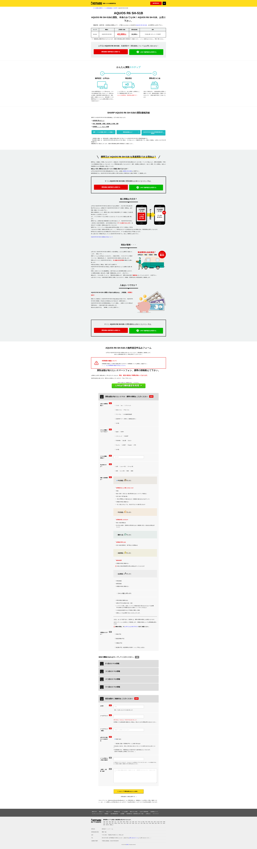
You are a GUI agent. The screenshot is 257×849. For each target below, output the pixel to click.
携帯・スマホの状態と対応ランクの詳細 (103, 132)
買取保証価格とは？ (128, 132)
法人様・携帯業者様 (144, 811)
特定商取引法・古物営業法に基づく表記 (135, 813)
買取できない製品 (133, 811)
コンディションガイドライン (131, 626)
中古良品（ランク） (124, 512)
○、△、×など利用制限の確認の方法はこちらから (114, 365)
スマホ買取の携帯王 (98, 8)
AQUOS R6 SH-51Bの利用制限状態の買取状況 (152, 133)
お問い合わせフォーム (133, 837)
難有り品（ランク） (124, 535)
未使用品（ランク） (124, 553)
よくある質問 (125, 811)
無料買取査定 (156, 3)
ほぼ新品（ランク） (124, 574)
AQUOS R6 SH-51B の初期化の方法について (102, 237)
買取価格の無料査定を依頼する (110, 51)
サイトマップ (155, 813)
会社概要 (122, 813)
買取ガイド (101, 811)
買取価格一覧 (117, 811)
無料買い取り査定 (127, 171)
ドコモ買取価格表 (108, 8)
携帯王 (127, 844)
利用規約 (106, 813)
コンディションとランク (97, 813)
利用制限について (154, 811)
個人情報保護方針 (114, 813)
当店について (109, 811)
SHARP (115, 8)
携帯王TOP (94, 811)
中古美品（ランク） (124, 480)
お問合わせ (148, 813)
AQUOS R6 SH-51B (141, 25)
